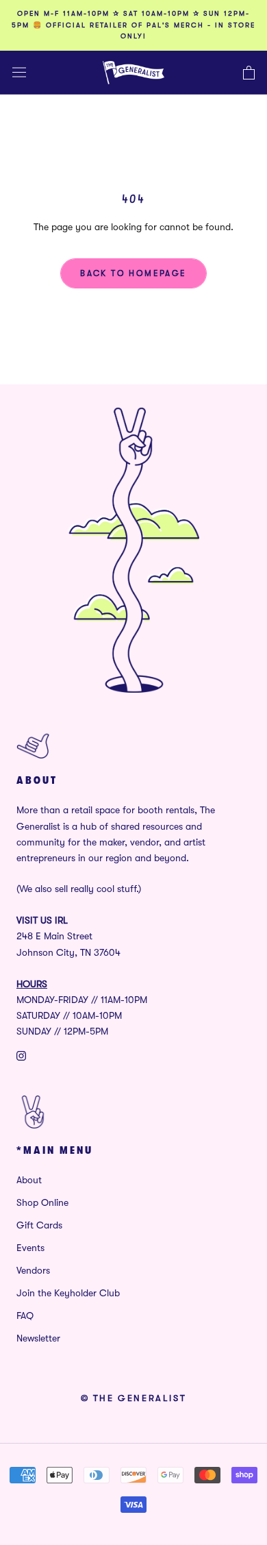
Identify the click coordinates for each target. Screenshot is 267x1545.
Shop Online (42, 1202)
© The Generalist (134, 1398)
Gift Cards (39, 1225)
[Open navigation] (19, 72)
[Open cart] (249, 72)
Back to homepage (133, 273)
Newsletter (38, 1338)
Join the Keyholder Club (68, 1292)
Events (30, 1247)
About (29, 1179)
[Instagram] (21, 1055)
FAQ (25, 1315)
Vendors (33, 1270)
